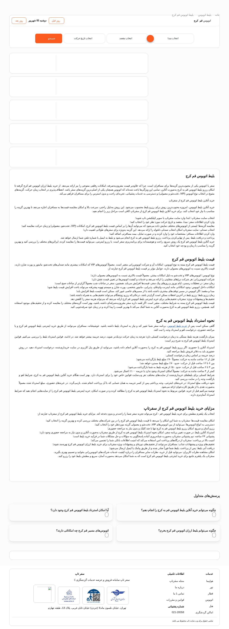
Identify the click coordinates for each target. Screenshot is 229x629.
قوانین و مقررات (175, 599)
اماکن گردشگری (204, 612)
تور (211, 587)
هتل (211, 606)
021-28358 (178, 612)
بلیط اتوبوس (204, 14)
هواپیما (209, 581)
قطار (210, 593)
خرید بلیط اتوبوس (177, 325)
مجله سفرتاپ (176, 581)
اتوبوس (209, 599)
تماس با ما (178, 593)
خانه (217, 14)
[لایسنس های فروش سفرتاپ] (118, 603)
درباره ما (179, 587)
